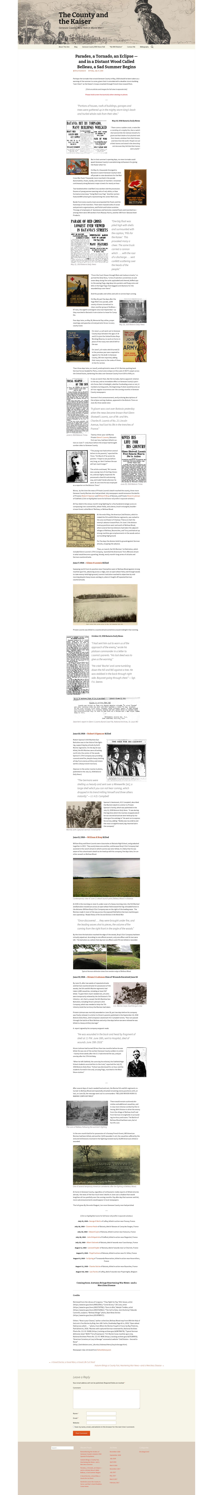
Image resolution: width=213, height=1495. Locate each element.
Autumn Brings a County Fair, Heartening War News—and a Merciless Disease (129, 1365)
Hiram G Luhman (133, 496)
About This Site (64, 47)
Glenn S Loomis (94, 563)
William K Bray (103, 496)
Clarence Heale (91, 1226)
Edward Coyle (94, 1232)
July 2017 (113, 1472)
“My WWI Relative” (116, 47)
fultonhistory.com (104, 1350)
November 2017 (115, 1469)
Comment (77, 1388)
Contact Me (131, 47)
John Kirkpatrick (93, 1237)
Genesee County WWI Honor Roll (93, 47)
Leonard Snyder (94, 1248)
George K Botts (95, 1221)
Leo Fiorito (94, 1272)
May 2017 (113, 1476)
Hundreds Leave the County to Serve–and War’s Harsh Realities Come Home (91, 1484)
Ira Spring (90, 1258)
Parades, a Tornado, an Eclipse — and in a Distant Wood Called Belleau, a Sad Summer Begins (91, 1470)
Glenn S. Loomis (103, 437)
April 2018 (113, 1462)
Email (76, 1418)
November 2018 (115, 1452)
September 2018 (115, 1455)
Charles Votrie (94, 1266)
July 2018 (113, 1459)
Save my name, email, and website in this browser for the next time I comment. (105, 1427)
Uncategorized (144, 1452)
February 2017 (114, 1483)
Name (76, 1413)
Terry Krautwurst (80, 71)
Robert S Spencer (88, 496)
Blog (75, 47)
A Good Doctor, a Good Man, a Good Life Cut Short (72, 1362)
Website (76, 1423)
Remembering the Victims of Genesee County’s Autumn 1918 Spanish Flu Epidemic (90, 1454)
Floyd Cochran (94, 1253)
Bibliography (144, 47)
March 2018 (113, 1465)
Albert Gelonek (92, 1242)
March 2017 (113, 1479)
